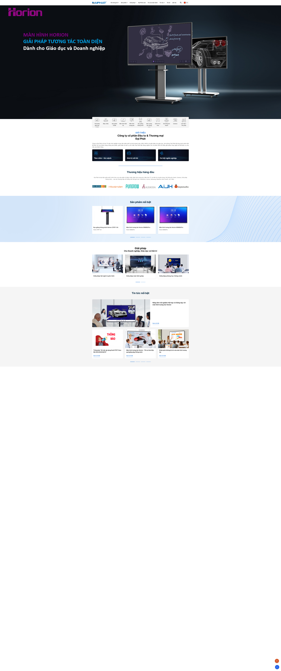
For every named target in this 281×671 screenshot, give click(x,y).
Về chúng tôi (114, 2)
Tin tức (162, 2)
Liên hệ (174, 2)
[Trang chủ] (99, 3)
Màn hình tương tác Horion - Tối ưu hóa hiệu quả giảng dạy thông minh (107, 351)
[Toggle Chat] (277, 667)
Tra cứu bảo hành (153, 2)
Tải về (168, 2)
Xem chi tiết (156, 323)
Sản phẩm (124, 2)
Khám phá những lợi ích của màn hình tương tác (140, 351)
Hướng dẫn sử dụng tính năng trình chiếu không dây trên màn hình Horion (172, 351)
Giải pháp (132, 2)
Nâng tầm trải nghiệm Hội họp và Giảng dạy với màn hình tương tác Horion (169, 304)
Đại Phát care (142, 2)
